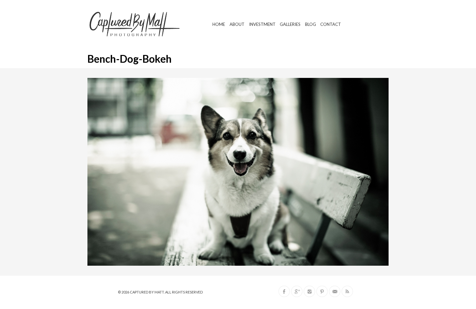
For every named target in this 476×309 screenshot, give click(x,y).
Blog (310, 24)
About (237, 24)
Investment (262, 24)
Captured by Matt (147, 292)
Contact (330, 24)
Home (218, 24)
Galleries (290, 24)
